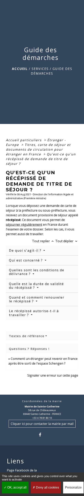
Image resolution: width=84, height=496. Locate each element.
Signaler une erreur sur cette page (52, 375)
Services (40, 69)
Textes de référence (27, 336)
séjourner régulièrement (24, 224)
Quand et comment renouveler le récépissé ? (36, 299)
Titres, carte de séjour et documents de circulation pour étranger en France (38, 149)
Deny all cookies (47, 487)
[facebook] (42, 435)
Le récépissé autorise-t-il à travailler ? (34, 313)
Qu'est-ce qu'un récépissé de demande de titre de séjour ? (41, 159)
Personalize (73, 487)
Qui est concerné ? (26, 260)
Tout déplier (66, 241)
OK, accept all (16, 487)
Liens (15, 461)
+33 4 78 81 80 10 (42, 418)
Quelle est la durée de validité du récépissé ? (36, 286)
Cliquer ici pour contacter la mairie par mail (42, 424)
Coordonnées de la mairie (42, 401)
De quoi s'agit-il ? (26, 250)
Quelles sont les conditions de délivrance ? (36, 272)
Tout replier (43, 241)
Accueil (20, 69)
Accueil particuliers (24, 140)
